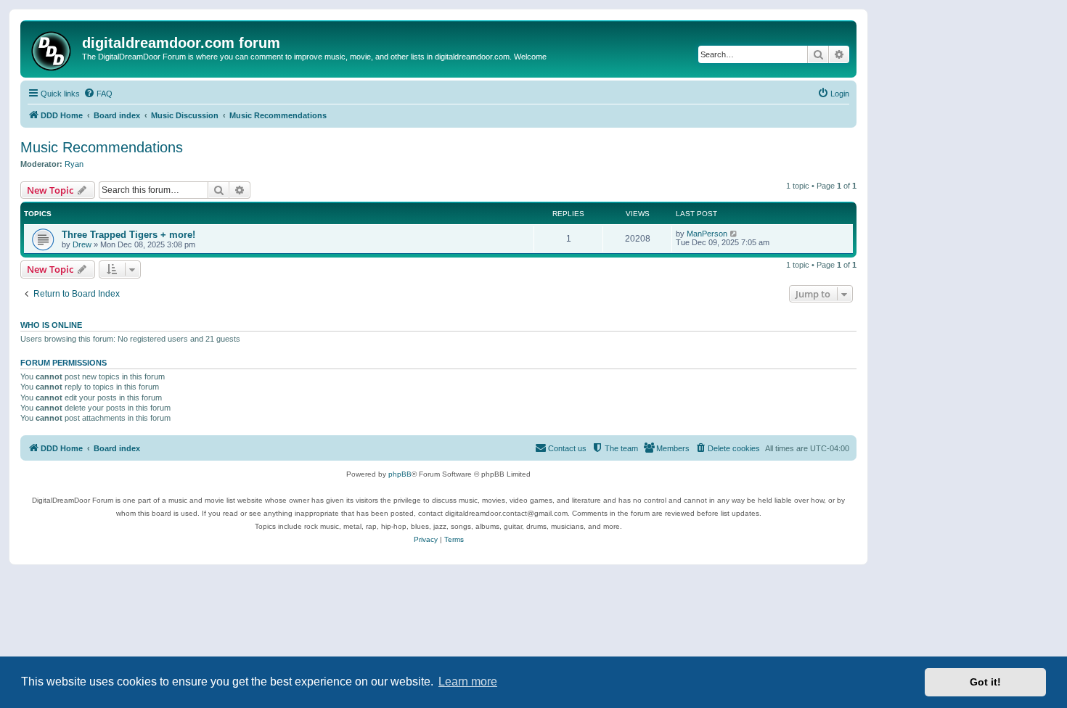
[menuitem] (98, 93)
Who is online (51, 325)
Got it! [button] (985, 682)
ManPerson (707, 233)
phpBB (400, 474)
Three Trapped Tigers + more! (128, 234)
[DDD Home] (53, 49)
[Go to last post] (734, 233)
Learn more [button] (467, 681)
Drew (82, 244)
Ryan (74, 164)
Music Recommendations (101, 147)
